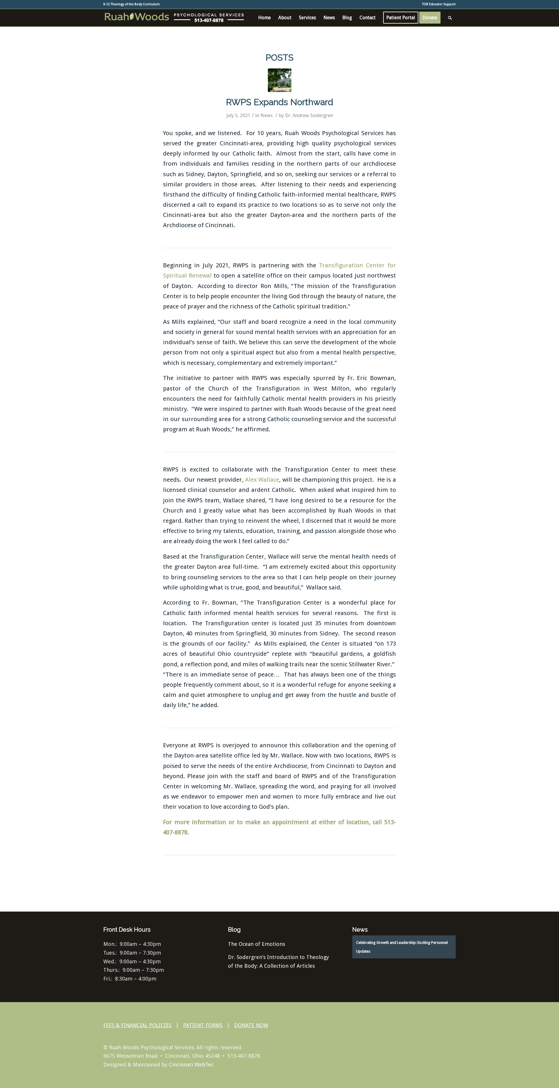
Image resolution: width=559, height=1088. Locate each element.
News (266, 115)
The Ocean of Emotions (256, 944)
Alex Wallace (262, 479)
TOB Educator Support (439, 4)
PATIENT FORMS (202, 1025)
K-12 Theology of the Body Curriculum (131, 4)
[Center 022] (279, 80)
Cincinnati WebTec (191, 1064)
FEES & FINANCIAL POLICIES (137, 1025)
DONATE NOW (251, 1025)
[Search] (450, 18)
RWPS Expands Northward (279, 102)
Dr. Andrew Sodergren (309, 115)
